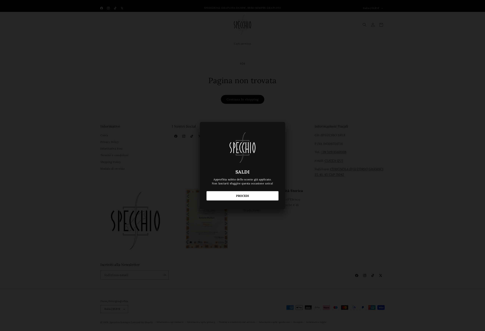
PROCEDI (242, 196)
